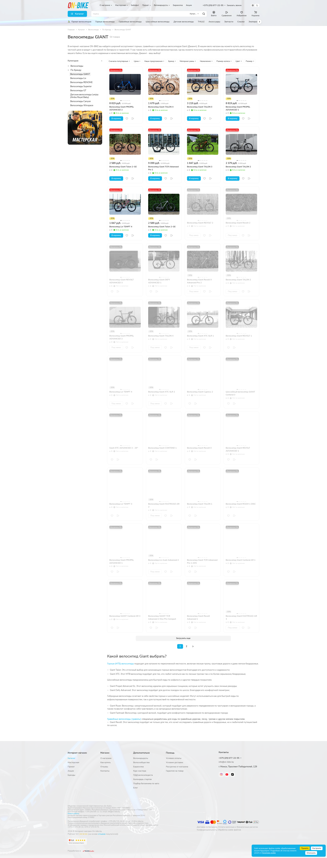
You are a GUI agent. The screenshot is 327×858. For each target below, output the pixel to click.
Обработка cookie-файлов (229, 830)
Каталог (71, 758)
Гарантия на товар (174, 770)
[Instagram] (221, 774)
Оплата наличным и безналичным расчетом (238, 827)
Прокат (71, 766)
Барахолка (138, 766)
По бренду (76, 70)
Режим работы (73, 813)
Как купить (105, 762)
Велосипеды (77, 66)
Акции (71, 770)
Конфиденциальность (207, 830)
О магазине (106, 758)
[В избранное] (127, 118)
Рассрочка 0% (116, 70)
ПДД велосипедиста (143, 775)
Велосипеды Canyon (80, 101)
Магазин (104, 752)
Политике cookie (269, 853)
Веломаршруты (140, 758)
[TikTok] (232, 774)
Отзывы (104, 766)
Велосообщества (141, 762)
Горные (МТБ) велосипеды (120, 663)
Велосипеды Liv (78, 78)
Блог (135, 787)
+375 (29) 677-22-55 (213, 5)
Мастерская (73, 762)
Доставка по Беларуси (207, 827)
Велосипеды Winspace (81, 105)
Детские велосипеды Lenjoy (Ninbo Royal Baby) (84, 96)
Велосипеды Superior (81, 86)
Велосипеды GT (78, 90)
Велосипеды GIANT (80, 74)
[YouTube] (226, 774)
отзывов (101, 834)
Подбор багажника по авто (146, 783)
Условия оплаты (173, 758)
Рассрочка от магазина (177, 766)
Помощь (170, 752)
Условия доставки (174, 762)
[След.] (193, 646)
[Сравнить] (132, 118)
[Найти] (204, 14)
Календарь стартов (142, 779)
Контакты (104, 770)
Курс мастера (139, 770)
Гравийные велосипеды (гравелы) (124, 718)
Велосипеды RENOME (81, 82)
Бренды (71, 775)
